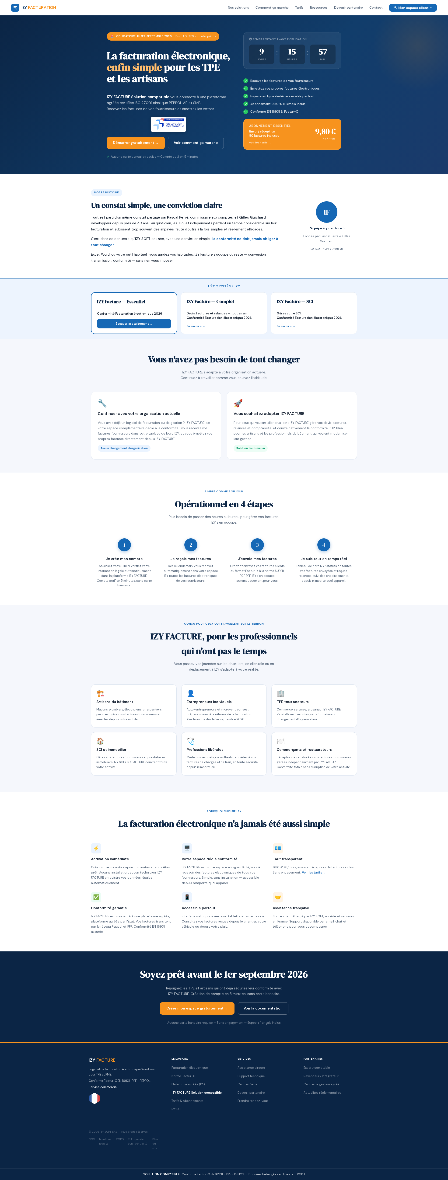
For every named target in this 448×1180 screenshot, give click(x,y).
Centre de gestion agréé (321, 1084)
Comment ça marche (272, 7)
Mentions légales (105, 1141)
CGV (92, 1139)
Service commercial (103, 1087)
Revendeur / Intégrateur (321, 1076)
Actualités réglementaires (322, 1093)
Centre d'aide (247, 1084)
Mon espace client (413, 8)
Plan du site (155, 1143)
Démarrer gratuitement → (136, 142)
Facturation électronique (190, 1068)
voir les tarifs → (260, 142)
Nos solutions (238, 7)
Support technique (251, 1076)
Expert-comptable (317, 1068)
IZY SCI (176, 1109)
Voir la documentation (263, 1008)
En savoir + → (196, 326)
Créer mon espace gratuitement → (197, 1008)
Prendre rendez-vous (253, 1101)
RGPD (120, 1139)
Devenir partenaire (348, 7)
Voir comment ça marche (196, 142)
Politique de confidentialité (137, 1141)
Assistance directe (251, 1068)
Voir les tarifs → (314, 872)
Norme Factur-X (183, 1076)
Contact (376, 7)
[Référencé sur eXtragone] (94, 1103)
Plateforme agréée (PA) (188, 1084)
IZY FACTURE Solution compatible (138, 96)
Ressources (319, 7)
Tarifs (299, 7)
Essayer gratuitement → (134, 324)
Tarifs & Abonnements (187, 1101)
